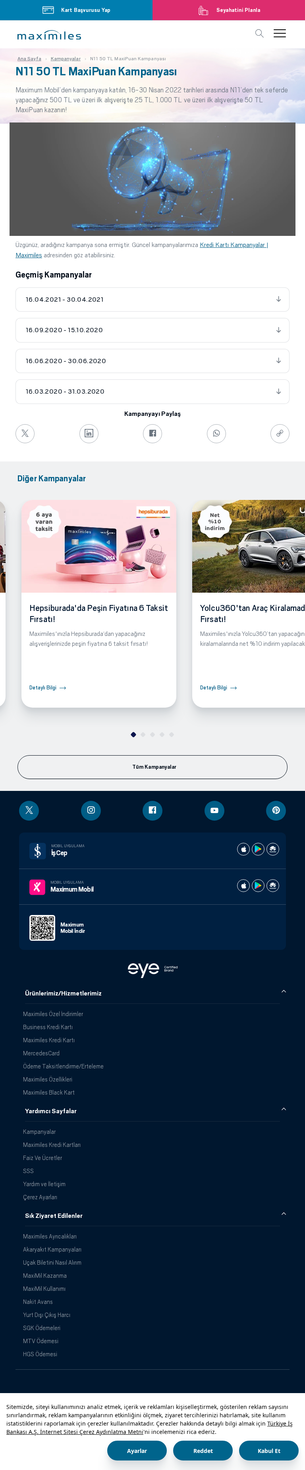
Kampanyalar (39, 1131)
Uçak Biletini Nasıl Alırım (52, 1262)
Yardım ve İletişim (44, 1184)
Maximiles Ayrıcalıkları (50, 1236)
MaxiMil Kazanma (45, 1275)
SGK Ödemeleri (41, 1328)
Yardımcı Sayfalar (51, 1111)
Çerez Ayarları (40, 1197)
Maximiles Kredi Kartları (52, 1144)
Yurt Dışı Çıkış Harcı (46, 1314)
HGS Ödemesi (40, 1354)
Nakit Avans (38, 1301)
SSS (28, 1171)
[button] (49, 35)
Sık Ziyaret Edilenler (54, 1215)
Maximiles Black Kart (49, 1092)
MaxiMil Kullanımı (44, 1288)
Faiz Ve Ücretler (42, 1157)
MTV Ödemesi (40, 1341)
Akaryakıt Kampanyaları (52, 1249)
